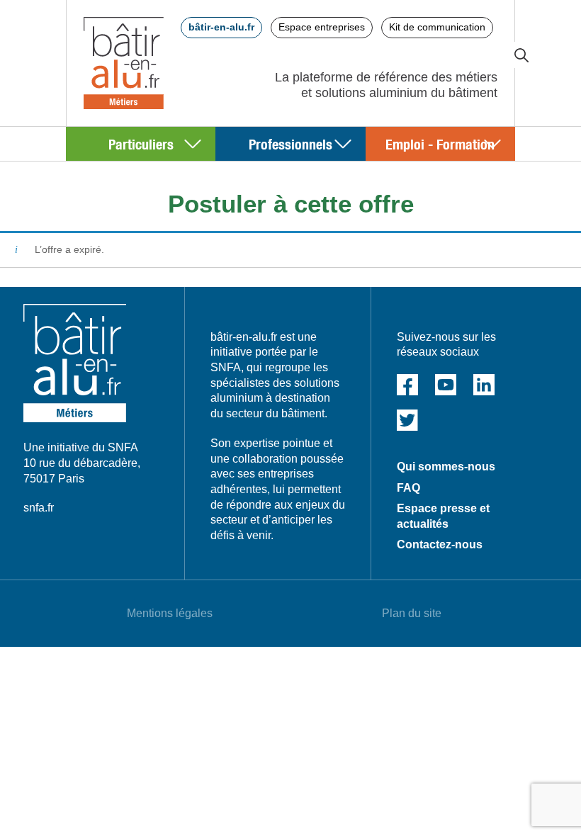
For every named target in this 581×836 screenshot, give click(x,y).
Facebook (407, 384)
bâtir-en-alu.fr (221, 27)
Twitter (407, 420)
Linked (484, 384)
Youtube (445, 384)
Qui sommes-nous (446, 467)
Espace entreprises (321, 27)
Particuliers (141, 143)
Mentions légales (170, 613)
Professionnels (290, 143)
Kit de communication (437, 27)
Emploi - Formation (440, 143)
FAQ (408, 488)
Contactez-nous (440, 544)
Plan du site (411, 613)
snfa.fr (38, 508)
